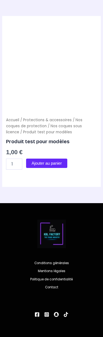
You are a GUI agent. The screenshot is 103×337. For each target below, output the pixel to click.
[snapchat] (56, 314)
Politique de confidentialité (51, 279)
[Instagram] (46, 314)
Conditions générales (51, 263)
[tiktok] (66, 314)
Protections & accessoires (47, 120)
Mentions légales (51, 271)
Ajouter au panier (47, 163)
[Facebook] (37, 314)
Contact (51, 287)
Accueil (12, 120)
